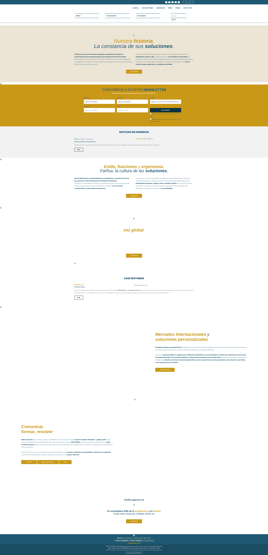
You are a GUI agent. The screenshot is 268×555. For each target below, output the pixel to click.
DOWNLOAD (160, 8)
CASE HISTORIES (147, 8)
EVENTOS (150, 139)
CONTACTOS (187, 8)
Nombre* (87, 98)
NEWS (170, 8)
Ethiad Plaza (79, 287)
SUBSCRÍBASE (165, 110)
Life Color (160, 550)
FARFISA (136, 8)
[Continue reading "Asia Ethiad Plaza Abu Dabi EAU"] (136, 285)
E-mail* (152, 98)
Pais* (119, 106)
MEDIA (177, 8)
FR (189, 2)
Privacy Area (130, 552)
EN (186, 2)
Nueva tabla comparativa (85, 141)
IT (183, 2)
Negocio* (87, 106)
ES (192, 2)
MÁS (78, 149)
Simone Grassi (128, 550)
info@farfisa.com (134, 543)
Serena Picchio (142, 550)
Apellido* (120, 98)
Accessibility (138, 552)
